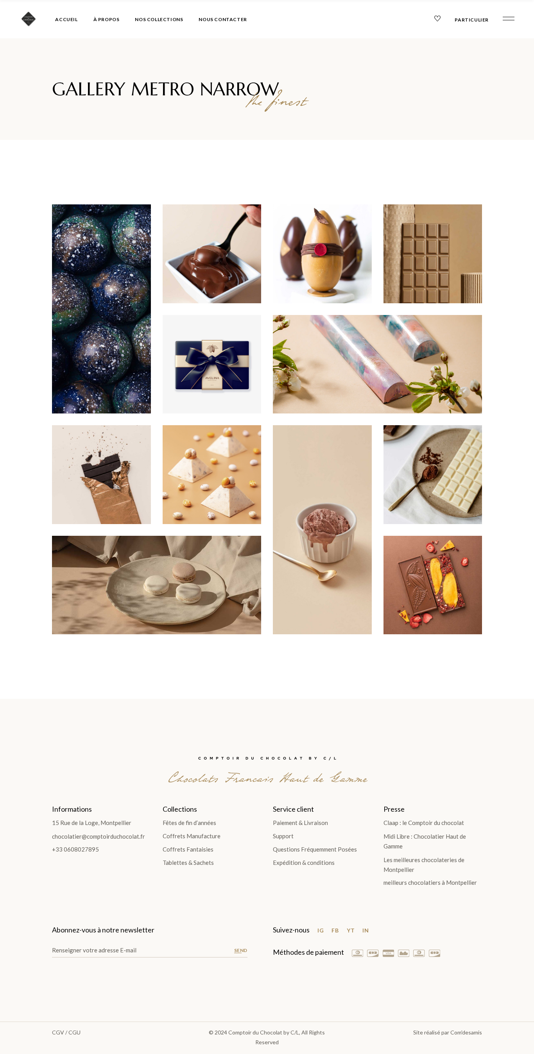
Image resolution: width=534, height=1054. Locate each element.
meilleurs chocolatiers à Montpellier (430, 882)
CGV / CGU (66, 1032)
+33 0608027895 (75, 849)
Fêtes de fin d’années (189, 822)
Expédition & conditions (304, 862)
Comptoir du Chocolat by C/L (263, 1032)
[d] (322, 253)
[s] (101, 308)
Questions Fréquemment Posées (315, 849)
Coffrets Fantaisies (188, 849)
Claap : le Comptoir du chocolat (423, 822)
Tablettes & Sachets (188, 862)
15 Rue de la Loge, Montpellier (91, 822)
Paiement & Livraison (300, 822)
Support (283, 835)
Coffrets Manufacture (191, 835)
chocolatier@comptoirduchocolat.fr (98, 836)
